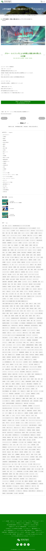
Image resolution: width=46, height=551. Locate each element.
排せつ (25, 310)
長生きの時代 (27, 408)
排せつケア (29, 310)
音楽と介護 (4, 425)
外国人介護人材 (23, 252)
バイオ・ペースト (5, 393)
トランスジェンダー (14, 320)
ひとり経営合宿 (21, 269)
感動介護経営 (31, 481)
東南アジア (28, 454)
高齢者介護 (23, 262)
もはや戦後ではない (6, 376)
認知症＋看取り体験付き (33, 425)
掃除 (12, 452)
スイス (31, 247)
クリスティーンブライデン (25, 456)
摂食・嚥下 (4, 452)
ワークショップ (5, 466)
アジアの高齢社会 (10, 488)
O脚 (14, 306)
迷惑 (14, 473)
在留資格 (10, 252)
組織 (3, 296)
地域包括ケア (5, 420)
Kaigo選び (26, 461)
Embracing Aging (29, 447)
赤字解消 (32, 286)
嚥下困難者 (20, 476)
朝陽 (39, 281)
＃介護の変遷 (33, 444)
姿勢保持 (4, 381)
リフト (4, 318)
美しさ (41, 381)
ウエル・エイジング (19, 362)
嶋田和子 (23, 386)
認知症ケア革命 (15, 374)
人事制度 (4, 169)
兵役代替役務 (12, 449)
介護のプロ (4, 359)
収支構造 (17, 279)
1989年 (12, 269)
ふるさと (13, 415)
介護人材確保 (22, 478)
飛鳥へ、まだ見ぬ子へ (37, 276)
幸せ (14, 466)
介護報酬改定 (17, 454)
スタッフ (8, 230)
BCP (13, 413)
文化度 (4, 345)
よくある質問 (13, 230)
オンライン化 (28, 262)
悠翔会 (40, 454)
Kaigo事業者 (38, 427)
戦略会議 (16, 418)
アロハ (37, 473)
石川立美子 (9, 359)
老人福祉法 (15, 376)
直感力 (26, 269)
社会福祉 (34, 252)
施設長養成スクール (6, 184)
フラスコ (18, 327)
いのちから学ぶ (38, 320)
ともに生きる (28, 393)
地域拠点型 (4, 332)
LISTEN (41, 466)
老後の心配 (10, 267)
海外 (10, 391)
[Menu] (44, 1)
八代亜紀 (26, 422)
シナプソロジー (25, 364)
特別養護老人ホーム (6, 264)
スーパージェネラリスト (28, 298)
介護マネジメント (20, 413)
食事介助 (4, 313)
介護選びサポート (28, 357)
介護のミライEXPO (38, 342)
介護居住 (23, 357)
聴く (37, 466)
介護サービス (9, 332)
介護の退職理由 (27, 347)
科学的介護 (38, 435)
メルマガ (30, 242)
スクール (8, 235)
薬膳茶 (23, 245)
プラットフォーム (16, 408)
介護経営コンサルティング (28, 359)
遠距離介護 (41, 354)
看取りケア (31, 303)
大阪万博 (9, 454)
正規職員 (10, 342)
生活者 (10, 259)
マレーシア (4, 488)
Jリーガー (4, 366)
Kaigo (25, 374)
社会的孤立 (4, 471)
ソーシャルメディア (36, 405)
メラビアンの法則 (32, 461)
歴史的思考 (31, 471)
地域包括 (24, 439)
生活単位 (40, 456)
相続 (17, 444)
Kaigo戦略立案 (18, 400)
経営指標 (7, 279)
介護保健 (21, 298)
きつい (31, 289)
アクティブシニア (37, 408)
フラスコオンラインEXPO (32, 418)
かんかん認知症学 (32, 459)
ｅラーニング (17, 371)
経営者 (31, 255)
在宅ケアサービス (16, 340)
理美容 (28, 257)
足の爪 (13, 454)
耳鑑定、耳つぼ (29, 235)
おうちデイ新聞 (26, 471)
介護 (4, 167)
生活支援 (34, 259)
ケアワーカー (35, 327)
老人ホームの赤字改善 (37, 284)
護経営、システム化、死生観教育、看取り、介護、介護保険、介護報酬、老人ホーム (15, 301)
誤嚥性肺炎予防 (7, 369)
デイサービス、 (5, 342)
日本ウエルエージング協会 (7, 182)
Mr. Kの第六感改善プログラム (7, 398)
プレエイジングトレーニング (7, 442)
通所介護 (33, 381)
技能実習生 (14, 252)
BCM (15, 413)
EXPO (3, 349)
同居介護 (27, 354)
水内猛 (21, 364)
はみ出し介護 (5, 269)
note (12, 464)
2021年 (9, 269)
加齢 (15, 289)
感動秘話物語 (25, 405)
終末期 (4, 279)
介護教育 (36, 237)
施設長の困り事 (5, 430)
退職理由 (36, 345)
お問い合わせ (33, 230)
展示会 (10, 430)
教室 (6, 225)
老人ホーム (40, 233)
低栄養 (23, 313)
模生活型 (35, 359)
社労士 (11, 444)
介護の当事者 (5, 284)
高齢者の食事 (5, 281)
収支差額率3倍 (36, 383)
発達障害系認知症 (40, 323)
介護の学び (23, 308)
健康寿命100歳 (38, 267)
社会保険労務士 (29, 442)
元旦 (15, 293)
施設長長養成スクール (35, 357)
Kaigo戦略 (12, 381)
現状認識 (35, 471)
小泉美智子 (32, 388)
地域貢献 (31, 306)
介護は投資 (4, 456)
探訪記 (24, 342)
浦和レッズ (8, 366)
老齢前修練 (39, 366)
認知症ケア (31, 264)
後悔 (40, 347)
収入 (40, 383)
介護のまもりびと (28, 371)
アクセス (17, 230)
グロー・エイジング (29, 327)
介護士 (35, 398)
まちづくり (5, 180)
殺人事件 (26, 449)
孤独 (21, 466)
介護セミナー (40, 289)
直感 (28, 269)
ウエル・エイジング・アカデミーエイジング (35, 420)
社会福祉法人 (5, 286)
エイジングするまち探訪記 (7, 176)
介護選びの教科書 (39, 318)
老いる (10, 289)
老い (12, 289)
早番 (17, 308)
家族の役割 (30, 284)
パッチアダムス (24, 281)
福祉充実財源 (27, 306)
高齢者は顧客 (13, 456)
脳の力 (28, 379)
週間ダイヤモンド (25, 332)
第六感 (14, 398)
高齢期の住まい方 (25, 366)
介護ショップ (24, 427)
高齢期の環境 (5, 374)
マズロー (33, 452)
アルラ (11, 396)
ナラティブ (34, 250)
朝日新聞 (31, 408)
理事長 (19, 461)
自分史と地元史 (5, 142)
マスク (41, 237)
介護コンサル (28, 415)
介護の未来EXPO (13, 327)
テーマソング (18, 415)
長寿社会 (39, 410)
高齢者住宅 (38, 255)
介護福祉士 (13, 400)
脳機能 (24, 398)
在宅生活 (14, 237)
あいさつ (6, 347)
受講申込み (9, 374)
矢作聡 (37, 352)
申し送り (4, 308)
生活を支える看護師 (10, 493)
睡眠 (3, 483)
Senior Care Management (8, 388)
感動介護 (26, 481)
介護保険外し (18, 383)
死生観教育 (26, 276)
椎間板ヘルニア (17, 257)
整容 (25, 257)
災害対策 (38, 418)
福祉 (3, 354)
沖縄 (20, 386)
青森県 (40, 325)
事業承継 (27, 255)
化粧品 (33, 469)
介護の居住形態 (36, 400)
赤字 (3, 383)
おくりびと (13, 291)
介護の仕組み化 (5, 490)
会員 (12, 264)
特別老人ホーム (23, 391)
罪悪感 (17, 473)
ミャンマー (22, 393)
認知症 (4, 138)
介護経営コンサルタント (23, 259)
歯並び (34, 247)
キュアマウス (36, 391)
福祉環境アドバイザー (11, 354)
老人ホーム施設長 (40, 269)
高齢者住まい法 (33, 435)
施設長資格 (12, 272)
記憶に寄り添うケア (10, 432)
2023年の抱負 (32, 396)
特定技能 (18, 252)
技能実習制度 (29, 252)
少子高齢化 (10, 466)
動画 (19, 303)
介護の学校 (24, 235)
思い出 (4, 410)
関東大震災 (4, 439)
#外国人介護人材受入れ (33, 126)
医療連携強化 (26, 459)
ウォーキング (5, 245)
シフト (11, 308)
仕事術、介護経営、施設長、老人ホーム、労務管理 (10, 303)
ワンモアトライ (19, 332)
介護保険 (10, 296)
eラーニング (22, 408)
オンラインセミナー (16, 247)
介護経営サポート (9, 255)
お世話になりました (37, 291)
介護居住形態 (12, 481)
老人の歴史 (9, 274)
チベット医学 (41, 391)
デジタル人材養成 (14, 459)
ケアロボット (8, 318)
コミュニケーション (6, 481)
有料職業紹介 (12, 330)
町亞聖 (27, 432)
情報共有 (12, 315)
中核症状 (8, 320)
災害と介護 (26, 437)
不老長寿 (12, 250)
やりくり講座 (30, 464)
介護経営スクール (6, 161)
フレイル (31, 313)
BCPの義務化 (31, 413)
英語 (3, 388)
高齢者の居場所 (10, 281)
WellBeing (17, 466)
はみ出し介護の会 (22, 267)
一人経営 (16, 269)
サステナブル (17, 420)
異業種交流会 (5, 447)
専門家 (27, 308)
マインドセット (16, 298)
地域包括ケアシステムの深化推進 (7, 476)
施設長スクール (17, 272)
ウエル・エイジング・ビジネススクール (35, 369)
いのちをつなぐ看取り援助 (38, 313)
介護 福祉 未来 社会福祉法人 (7, 379)
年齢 (8, 471)
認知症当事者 (14, 357)
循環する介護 (21, 325)
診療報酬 (19, 281)
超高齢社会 (27, 352)
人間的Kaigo (35, 437)
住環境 (35, 303)
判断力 (32, 269)
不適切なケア (39, 432)
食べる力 (7, 364)
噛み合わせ (19, 255)
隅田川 (14, 342)
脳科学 (4, 144)
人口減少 (7, 415)
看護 (12, 233)
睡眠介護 (39, 481)
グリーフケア (13, 349)
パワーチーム (5, 371)
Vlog (31, 293)
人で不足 (8, 381)
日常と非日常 (31, 291)
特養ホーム (38, 449)
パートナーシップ (10, 371)
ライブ (4, 171)
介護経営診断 (5, 250)
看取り (4, 146)
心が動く (35, 481)
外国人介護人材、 (5, 337)
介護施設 (10, 247)
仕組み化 (6, 296)
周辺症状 (28, 320)
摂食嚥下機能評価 (35, 362)
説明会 (4, 422)
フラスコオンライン (15, 430)
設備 (27, 369)
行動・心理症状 (23, 320)
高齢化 (32, 454)
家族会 (36, 308)
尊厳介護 (4, 493)
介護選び (4, 136)
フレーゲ (26, 247)
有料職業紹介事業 (27, 325)
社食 (37, 398)
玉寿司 (35, 255)
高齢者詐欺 (30, 259)
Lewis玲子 (39, 447)
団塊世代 (20, 376)
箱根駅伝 (4, 469)
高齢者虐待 (18, 456)
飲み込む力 (9, 452)
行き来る (39, 303)
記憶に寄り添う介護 (18, 432)
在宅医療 (4, 155)
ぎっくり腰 (7, 257)
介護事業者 (26, 413)
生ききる (24, 379)
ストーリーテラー (23, 349)
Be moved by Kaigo (31, 403)
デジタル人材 (21, 459)
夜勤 (14, 308)
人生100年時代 (25, 362)
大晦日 (4, 293)
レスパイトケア (15, 242)
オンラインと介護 (18, 481)
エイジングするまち (19, 342)
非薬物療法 (38, 459)
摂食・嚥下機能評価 (6, 391)
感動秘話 (10, 413)
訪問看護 (4, 262)
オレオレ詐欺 (14, 262)
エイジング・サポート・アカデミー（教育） (11, 174)
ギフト (37, 242)
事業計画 (38, 330)
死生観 (9, 349)
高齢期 (32, 347)
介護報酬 (15, 281)
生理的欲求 (26, 452)
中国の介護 (36, 488)
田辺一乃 (16, 437)
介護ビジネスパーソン (17, 427)
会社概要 (36, 233)
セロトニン (30, 281)
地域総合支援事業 (28, 381)
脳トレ (13, 366)
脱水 (38, 386)
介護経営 (4, 163)
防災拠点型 (9, 420)
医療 (11, 340)
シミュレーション (24, 464)
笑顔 (34, 320)
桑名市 (33, 374)
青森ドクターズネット (6, 327)
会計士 (14, 444)
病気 (20, 315)
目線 (6, 349)
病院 (6, 233)
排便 (18, 447)
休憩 (15, 250)
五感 (12, 359)
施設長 (35, 269)
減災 (22, 481)
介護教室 (14, 255)
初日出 (21, 293)
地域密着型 (38, 332)
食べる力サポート (35, 371)
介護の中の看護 (21, 493)
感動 (31, 320)
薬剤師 (10, 410)
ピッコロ (38, 257)
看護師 (14, 259)
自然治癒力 (16, 245)
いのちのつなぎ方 (25, 284)
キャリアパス (19, 345)
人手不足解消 (37, 286)
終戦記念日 (38, 430)
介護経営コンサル (8, 383)
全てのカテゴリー (6, 134)
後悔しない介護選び (8, 435)
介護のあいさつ (21, 347)
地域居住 (4, 255)
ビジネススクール (16, 379)
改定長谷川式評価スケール (24, 318)
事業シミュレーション (36, 464)
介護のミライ (32, 342)
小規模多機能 (29, 340)
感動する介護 (26, 403)
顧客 (39, 379)
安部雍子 (18, 349)
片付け (30, 452)
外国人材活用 (23, 327)
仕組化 (27, 303)
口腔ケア (30, 362)
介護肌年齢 (28, 469)
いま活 (26, 478)
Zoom (12, 245)
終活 (3, 369)
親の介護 (23, 354)
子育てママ (7, 422)
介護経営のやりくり (6, 444)
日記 (4, 153)
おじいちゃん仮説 (37, 469)
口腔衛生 (41, 362)
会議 (9, 315)
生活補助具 (23, 369)
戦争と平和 (4, 432)
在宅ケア (10, 237)
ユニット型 (16, 364)
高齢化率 (36, 337)
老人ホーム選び (5, 267)
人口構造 (40, 337)
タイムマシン (32, 337)
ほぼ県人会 (25, 418)
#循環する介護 (11, 126)
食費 (23, 388)
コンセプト (9, 225)
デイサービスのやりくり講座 (27, 476)
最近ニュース (5, 152)
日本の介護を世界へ (12, 490)
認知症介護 (41, 483)
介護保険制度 (9, 242)
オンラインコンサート (32, 422)
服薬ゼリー (15, 476)
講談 (12, 437)
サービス (38, 228)
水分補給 (14, 388)
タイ (3, 413)
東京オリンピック (25, 376)
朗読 (8, 250)
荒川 (24, 293)
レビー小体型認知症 (22, 323)
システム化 (34, 293)
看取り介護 (21, 276)
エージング (16, 359)
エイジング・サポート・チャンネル (33, 274)
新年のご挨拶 (27, 396)
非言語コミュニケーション (6, 464)
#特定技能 (26, 126)
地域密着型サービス (32, 318)
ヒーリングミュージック (11, 425)
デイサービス (9, 459)
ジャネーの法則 (11, 293)
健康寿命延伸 (5, 159)
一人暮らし (39, 259)
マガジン (16, 464)
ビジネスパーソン (17, 381)
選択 (18, 274)
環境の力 (18, 369)
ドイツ (17, 396)
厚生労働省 (4, 242)
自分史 (7, 410)
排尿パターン (41, 310)
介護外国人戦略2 (17, 393)
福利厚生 (41, 398)
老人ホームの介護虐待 (32, 449)
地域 (30, 332)
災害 (19, 437)
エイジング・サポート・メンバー (24, 264)
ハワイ (18, 391)
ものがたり (30, 250)
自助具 (27, 315)
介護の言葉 (7, 340)
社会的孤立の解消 (19, 471)
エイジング (14, 274)
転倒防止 (17, 306)
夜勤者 (27, 398)
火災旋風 (20, 439)
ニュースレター (25, 242)
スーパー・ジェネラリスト (31, 330)
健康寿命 (23, 255)
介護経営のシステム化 (30, 296)
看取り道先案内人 (29, 383)
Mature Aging (29, 439)
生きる (22, 257)
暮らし (28, 342)
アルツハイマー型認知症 (14, 323)
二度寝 (6, 483)
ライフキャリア (28, 335)
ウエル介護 (15, 493)
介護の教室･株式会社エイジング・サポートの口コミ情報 (21, 225)
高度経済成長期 (32, 376)
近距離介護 (36, 354)
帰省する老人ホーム (22, 430)
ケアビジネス (36, 272)
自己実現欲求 (32, 456)
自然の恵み (38, 252)
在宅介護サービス (27, 486)
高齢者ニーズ (24, 410)
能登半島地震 (15, 469)
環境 (6, 354)
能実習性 (29, 374)
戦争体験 (33, 430)
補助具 (23, 315)
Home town (23, 415)
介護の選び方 (22, 247)
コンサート (38, 422)
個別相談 (15, 233)
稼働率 (4, 386)
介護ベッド (38, 315)
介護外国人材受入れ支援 (25, 400)
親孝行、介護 (35, 245)
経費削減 (22, 488)
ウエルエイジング (25, 466)
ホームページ (32, 237)
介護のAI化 (5, 191)
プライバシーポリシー (39, 230)
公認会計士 (35, 442)
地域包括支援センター (38, 374)
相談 (21, 379)
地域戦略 (20, 418)
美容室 (31, 257)
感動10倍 (13, 383)
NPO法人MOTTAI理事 (5, 396)
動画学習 (10, 473)
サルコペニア (27, 313)
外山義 (19, 410)
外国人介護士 (19, 388)
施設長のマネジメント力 (15, 276)
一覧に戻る (23, 118)
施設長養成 (24, 330)
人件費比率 (39, 425)
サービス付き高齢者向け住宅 (25, 435)
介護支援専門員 (5, 461)
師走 (6, 293)
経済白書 (11, 376)
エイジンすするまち (9, 345)
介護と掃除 (21, 452)
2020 (18, 293)
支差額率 (28, 391)
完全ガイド (28, 286)
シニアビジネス (5, 289)
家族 (9, 233)
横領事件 (22, 461)
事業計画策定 (11, 393)
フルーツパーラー (35, 279)
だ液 (36, 388)
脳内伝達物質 (35, 281)
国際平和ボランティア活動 (19, 449)
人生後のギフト (5, 247)
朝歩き (15, 284)
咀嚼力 (8, 313)
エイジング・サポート (6, 272)
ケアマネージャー (22, 340)
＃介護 (37, 444)
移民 (13, 396)
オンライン (27, 233)
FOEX (25, 442)
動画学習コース (35, 476)
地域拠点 (33, 332)
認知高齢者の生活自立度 (15, 318)
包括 (19, 464)
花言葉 (42, 257)
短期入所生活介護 (39, 240)
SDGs (13, 420)
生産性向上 (22, 486)
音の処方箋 (17, 425)
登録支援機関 (18, 354)
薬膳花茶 (26, 245)
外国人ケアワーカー (6, 330)
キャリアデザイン (35, 335)
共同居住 (18, 286)
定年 (30, 352)
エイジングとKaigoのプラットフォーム (8, 418)
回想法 (8, 449)
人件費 (27, 337)
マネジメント (16, 386)
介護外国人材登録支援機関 (10, 403)
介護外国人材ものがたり (19, 403)
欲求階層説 (38, 452)
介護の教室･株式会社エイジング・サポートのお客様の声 (27, 228)
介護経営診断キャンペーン (10, 240)
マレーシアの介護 (16, 488)
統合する (23, 303)
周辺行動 (4, 320)
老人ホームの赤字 (22, 279)
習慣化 (37, 456)
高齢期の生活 (5, 454)
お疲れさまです (15, 347)
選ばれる (21, 274)
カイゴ (6, 413)
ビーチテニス (35, 235)
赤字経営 (4, 427)
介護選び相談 (9, 357)
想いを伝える (28, 388)
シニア (40, 262)
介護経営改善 (11, 386)
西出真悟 (23, 432)
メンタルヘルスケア (38, 296)
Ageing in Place (37, 347)
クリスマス (25, 291)
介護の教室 (4, 276)
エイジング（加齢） (6, 172)
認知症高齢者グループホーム (20, 483)
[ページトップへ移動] (23, 516)
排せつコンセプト (23, 447)
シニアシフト (31, 272)
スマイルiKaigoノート (16, 486)
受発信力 (38, 306)
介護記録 (5, 315)
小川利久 (39, 308)
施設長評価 (23, 272)
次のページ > (41, 118)
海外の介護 (5, 148)
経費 (6, 386)
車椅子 (34, 315)
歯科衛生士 (11, 364)
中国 (38, 486)
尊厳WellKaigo (25, 490)
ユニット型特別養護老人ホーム (7, 362)
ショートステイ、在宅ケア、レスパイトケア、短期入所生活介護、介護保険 (14, 335)
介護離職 (27, 289)
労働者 (4, 415)
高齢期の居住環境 (5, 473)
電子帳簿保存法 (15, 442)
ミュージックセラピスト (24, 425)
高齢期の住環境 (29, 410)
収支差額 (9, 286)
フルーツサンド (29, 279)
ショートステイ (5, 237)
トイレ (36, 310)
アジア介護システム (19, 490)
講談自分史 (9, 437)
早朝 (12, 284)
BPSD (3, 310)
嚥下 (19, 313)
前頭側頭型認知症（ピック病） (31, 323)
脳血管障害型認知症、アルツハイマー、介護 (11, 310)
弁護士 (16, 366)
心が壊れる (4, 298)
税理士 (39, 442)
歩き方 (11, 471)
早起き (9, 284)
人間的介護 (4, 437)
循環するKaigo (23, 454)
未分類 (4, 150)
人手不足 (19, 289)
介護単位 (4, 459)
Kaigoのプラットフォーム (6, 405)
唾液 (31, 391)
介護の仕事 (34, 410)
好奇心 (8, 469)
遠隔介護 (4, 357)
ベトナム (22, 422)
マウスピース (38, 247)
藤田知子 (18, 357)
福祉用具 (30, 315)
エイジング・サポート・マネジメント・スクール (35, 349)
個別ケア (8, 276)
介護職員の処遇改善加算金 (13, 461)
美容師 (7, 259)
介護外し (23, 381)
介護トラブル (34, 486)
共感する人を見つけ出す (31, 427)
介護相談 (32, 233)
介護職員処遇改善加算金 (29, 345)
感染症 (4, 240)
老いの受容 (33, 439)
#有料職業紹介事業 (18, 126)
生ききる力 (34, 289)
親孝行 (34, 242)
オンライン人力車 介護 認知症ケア (23, 237)
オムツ (33, 310)
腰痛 (3, 257)
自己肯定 (4, 449)
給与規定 (11, 298)
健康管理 (40, 235)
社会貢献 (22, 306)
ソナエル (21, 444)
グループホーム (21, 374)
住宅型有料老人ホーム (16, 435)
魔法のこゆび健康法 (6, 306)
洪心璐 (4, 403)
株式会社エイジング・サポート (24, 230)
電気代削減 (26, 488)
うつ (8, 298)
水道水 (42, 386)
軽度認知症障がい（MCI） (6, 325)
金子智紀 (38, 393)
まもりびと (20, 366)
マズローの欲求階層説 (22, 469)
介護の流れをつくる (40, 490)
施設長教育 (36, 413)
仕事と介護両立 (22, 371)
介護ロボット (13, 483)
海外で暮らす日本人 (15, 325)
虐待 (3, 435)
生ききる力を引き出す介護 (31, 267)
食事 (41, 379)
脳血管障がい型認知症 (6, 323)
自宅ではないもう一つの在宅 (24, 473)
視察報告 (4, 140)
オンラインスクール (35, 262)
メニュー (4, 230)
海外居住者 (14, 391)
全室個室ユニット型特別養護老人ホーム (32, 483)
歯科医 (4, 364)
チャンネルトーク (32, 240)
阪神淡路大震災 (9, 439)
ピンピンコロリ (32, 473)
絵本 (42, 247)
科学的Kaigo (31, 437)
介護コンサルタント (10, 427)
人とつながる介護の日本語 (30, 386)
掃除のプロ (16, 452)
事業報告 (16, 337)
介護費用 (14, 267)
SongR (36, 415)
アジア (4, 340)
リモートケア (13, 422)
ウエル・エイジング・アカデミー (9, 178)
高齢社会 (10, 478)
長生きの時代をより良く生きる (7, 408)
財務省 (38, 381)
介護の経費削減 (5, 189)
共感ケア (17, 259)
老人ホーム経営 (12, 279)
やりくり (25, 444)
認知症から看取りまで (32, 490)
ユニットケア (23, 286)
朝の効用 (27, 293)
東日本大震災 (15, 439)
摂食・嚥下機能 (13, 369)
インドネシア (11, 337)
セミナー (23, 233)
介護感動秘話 (30, 405)
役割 (42, 469)
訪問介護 (18, 262)
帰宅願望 (4, 486)
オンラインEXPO (21, 442)
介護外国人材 (5, 165)
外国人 (4, 252)
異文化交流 (31, 308)
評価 (26, 272)
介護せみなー (9, 291)
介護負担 (20, 242)
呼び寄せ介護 (32, 354)
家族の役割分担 (9, 486)
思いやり (10, 347)
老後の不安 (39, 264)
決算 (19, 337)
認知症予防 (39, 250)
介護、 (8, 308)
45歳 (33, 352)
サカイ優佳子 (23, 420)
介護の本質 (19, 284)
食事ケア (11, 313)
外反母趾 (11, 306)
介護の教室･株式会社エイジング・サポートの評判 (10, 228)
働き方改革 (17, 422)
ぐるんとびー (9, 262)
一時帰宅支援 (29, 430)
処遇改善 (23, 345)
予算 (26, 420)
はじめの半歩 (31, 488)
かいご (42, 281)
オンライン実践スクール (6, 400)
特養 (14, 362)
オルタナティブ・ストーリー (12, 447)
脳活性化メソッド (37, 364)
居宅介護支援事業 (35, 340)
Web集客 (41, 400)
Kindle (3, 259)
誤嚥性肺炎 (15, 313)
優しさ (11, 469)
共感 (35, 264)
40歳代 (31, 400)
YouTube (25, 274)
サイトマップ (32, 536)
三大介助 (21, 310)
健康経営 (31, 398)
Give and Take (14, 286)
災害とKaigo (40, 437)
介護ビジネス (5, 188)
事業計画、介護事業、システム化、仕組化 (19, 296)
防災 (22, 437)
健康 (18, 267)
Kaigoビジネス (23, 383)
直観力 (18, 291)
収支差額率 (23, 337)
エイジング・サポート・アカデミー (16, 235)
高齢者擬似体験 (21, 352)
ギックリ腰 (11, 257)
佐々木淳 (36, 454)
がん (34, 257)
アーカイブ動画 (40, 471)
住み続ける (40, 352)
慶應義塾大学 (33, 393)
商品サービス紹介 (6, 157)
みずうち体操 (31, 364)
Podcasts (8, 456)
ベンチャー (40, 413)
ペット (14, 471)
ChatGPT (32, 415)
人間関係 (40, 345)
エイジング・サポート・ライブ (22, 250)
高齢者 (16, 410)
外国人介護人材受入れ (34, 325)
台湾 (18, 320)
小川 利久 (34, 447)
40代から (4, 291)
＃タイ (29, 444)
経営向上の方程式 (16, 478)
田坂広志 (21, 291)
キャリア (14, 332)
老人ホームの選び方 (32, 432)
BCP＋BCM (4, 186)
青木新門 (31, 276)
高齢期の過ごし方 (18, 398)
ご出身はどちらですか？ (32, 478)
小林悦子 (32, 379)
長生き (36, 379)
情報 (34, 306)
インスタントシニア (15, 352)
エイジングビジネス (33, 466)
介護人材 (23, 289)
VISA (6, 252)
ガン (19, 245)
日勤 (19, 308)
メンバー (16, 264)
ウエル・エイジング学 (33, 366)
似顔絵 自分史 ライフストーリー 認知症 (22, 240)
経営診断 (16, 315)
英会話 (9, 245)
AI (10, 415)
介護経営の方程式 (5, 478)
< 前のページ (4, 118)
